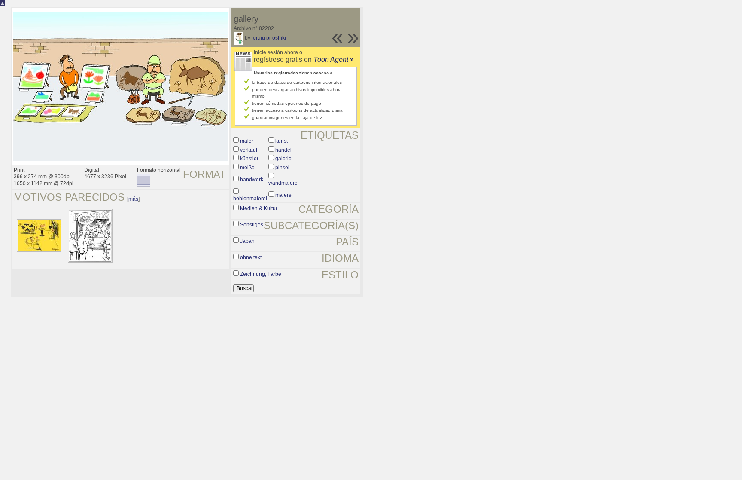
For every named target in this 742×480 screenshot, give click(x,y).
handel (283, 150)
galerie (283, 159)
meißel (248, 168)
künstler (249, 159)
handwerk (251, 180)
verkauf (248, 150)
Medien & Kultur (258, 208)
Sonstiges (251, 225)
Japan (247, 241)
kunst (281, 141)
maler (246, 141)
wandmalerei (283, 183)
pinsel (282, 168)
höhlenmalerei (250, 199)
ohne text (251, 257)
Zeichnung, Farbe (260, 274)
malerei (284, 195)
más (133, 199)
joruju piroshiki (269, 38)
